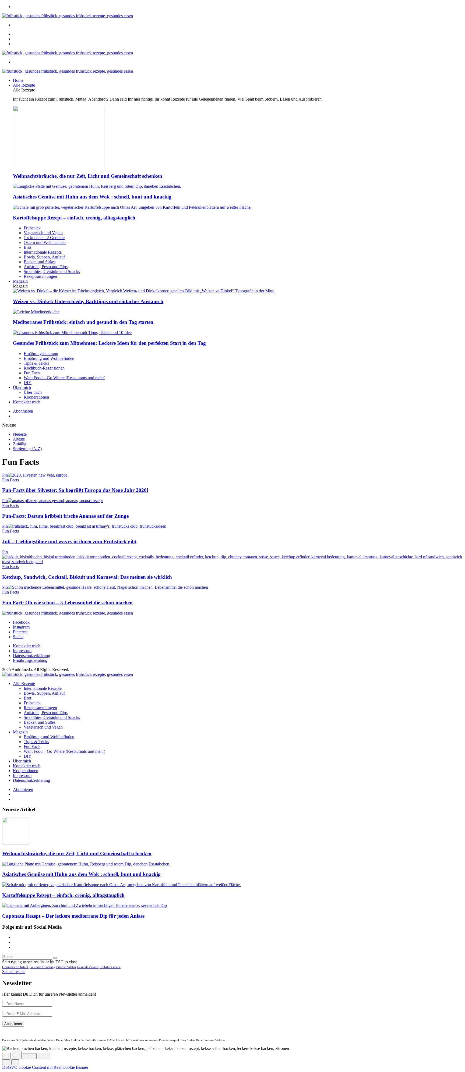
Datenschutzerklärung (31, 655)
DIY (27, 382)
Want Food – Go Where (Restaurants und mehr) (64, 377)
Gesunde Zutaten (87, 967)
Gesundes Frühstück (15, 967)
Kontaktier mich (26, 402)
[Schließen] (6, 1056)
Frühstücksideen (110, 967)
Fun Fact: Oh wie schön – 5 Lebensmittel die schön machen (67, 602)
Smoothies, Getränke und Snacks (52, 271)
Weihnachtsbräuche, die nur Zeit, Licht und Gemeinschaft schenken (87, 176)
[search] (55, 958)
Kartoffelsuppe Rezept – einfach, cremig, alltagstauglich (74, 218)
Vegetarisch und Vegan (43, 232)
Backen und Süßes (39, 262)
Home (18, 80)
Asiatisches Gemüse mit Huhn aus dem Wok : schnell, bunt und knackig (92, 197)
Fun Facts (32, 373)
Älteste (19, 439)
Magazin (20, 281)
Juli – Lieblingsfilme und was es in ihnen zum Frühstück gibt (69, 541)
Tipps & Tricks (36, 363)
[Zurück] (6, 1062)
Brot (27, 247)
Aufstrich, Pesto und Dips (46, 266)
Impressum (22, 650)
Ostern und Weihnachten (45, 242)
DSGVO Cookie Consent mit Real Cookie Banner (45, 1067)
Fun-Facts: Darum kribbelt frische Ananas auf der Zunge (65, 516)
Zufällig (19, 444)
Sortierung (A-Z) (27, 448)
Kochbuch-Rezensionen (44, 368)
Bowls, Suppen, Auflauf (44, 257)
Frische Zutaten (66, 967)
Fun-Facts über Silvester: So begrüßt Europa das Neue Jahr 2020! (75, 490)
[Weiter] (15, 1062)
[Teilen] (17, 1055)
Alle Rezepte (24, 85)
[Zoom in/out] (44, 1056)
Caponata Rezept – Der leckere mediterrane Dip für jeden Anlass (73, 916)
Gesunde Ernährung (42, 967)
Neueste (20, 434)
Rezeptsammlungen (40, 276)
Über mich (22, 387)
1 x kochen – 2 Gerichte (44, 237)
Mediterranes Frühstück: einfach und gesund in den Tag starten (83, 322)
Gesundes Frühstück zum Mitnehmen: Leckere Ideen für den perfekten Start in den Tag (109, 343)
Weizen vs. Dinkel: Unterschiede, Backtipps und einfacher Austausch (88, 301)
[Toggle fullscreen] (30, 1056)
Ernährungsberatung (41, 353)
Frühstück (32, 228)
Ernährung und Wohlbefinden (49, 358)
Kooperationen (36, 397)
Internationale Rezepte (43, 252)
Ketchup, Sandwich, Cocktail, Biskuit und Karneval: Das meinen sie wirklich (87, 577)
